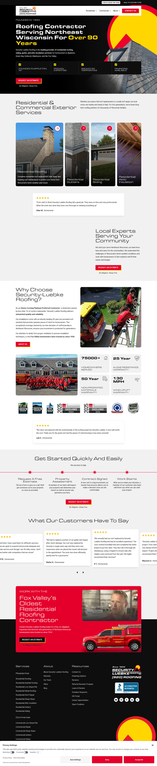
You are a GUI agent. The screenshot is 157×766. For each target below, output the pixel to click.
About (115, 11)
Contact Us (130, 11)
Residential (90, 11)
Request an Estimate (28, 80)
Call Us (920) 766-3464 (111, 2)
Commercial (104, 11)
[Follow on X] (137, 700)
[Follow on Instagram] (121, 700)
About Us (22, 344)
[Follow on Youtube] (116, 700)
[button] (77, 573)
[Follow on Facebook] (127, 700)
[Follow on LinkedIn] (132, 700)
